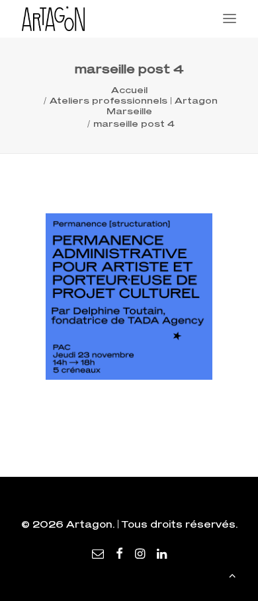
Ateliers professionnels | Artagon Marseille (134, 105)
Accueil (129, 90)
